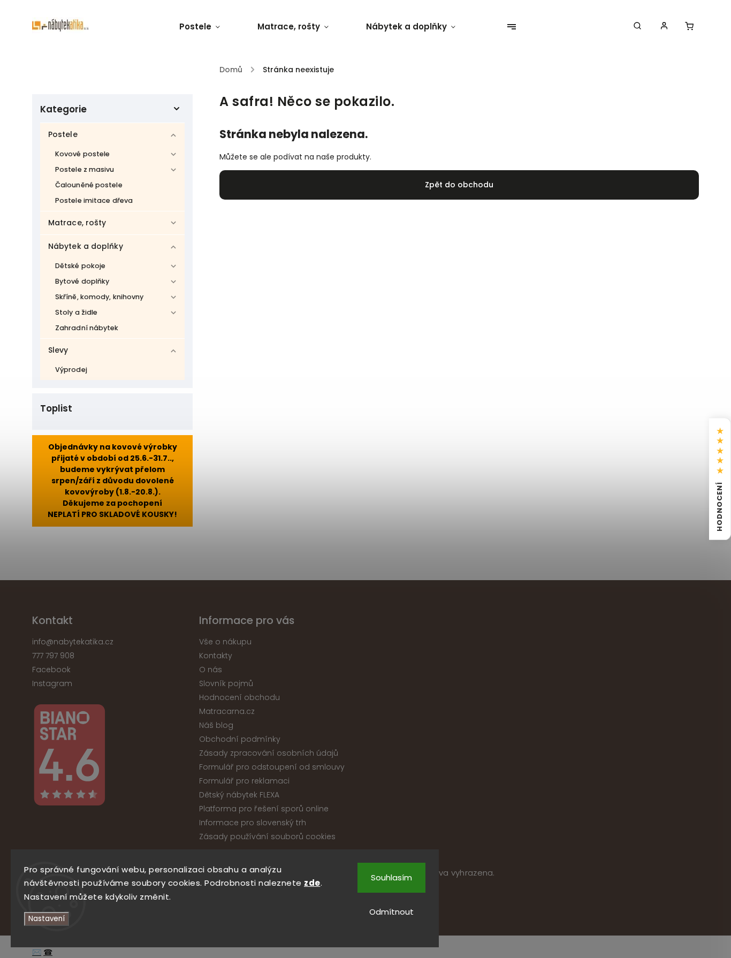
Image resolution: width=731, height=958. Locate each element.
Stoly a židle (76, 312)
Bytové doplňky (82, 281)
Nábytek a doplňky (85, 246)
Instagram (52, 683)
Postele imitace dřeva (94, 200)
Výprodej (71, 369)
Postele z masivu (85, 169)
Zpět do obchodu (459, 184)
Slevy (58, 350)
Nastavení (46, 919)
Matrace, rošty (77, 222)
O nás (210, 669)
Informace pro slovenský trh (252, 822)
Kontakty (215, 655)
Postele (63, 134)
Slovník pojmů (226, 683)
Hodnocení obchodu (239, 697)
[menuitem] (209, 27)
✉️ (36, 952)
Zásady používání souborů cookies (267, 836)
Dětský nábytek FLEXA (239, 794)
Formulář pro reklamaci (244, 780)
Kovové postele (82, 153)
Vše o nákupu (225, 641)
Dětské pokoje (80, 265)
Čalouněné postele (89, 184)
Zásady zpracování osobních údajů (268, 753)
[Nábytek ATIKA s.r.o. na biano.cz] (111, 756)
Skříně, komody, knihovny (99, 296)
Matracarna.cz (227, 711)
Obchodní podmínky (239, 739)
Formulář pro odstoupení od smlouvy (272, 767)
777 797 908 (53, 655)
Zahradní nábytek (87, 327)
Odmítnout (391, 911)
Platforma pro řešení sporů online (264, 808)
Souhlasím (391, 877)
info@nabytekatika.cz (72, 641)
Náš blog (216, 725)
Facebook (51, 669)
